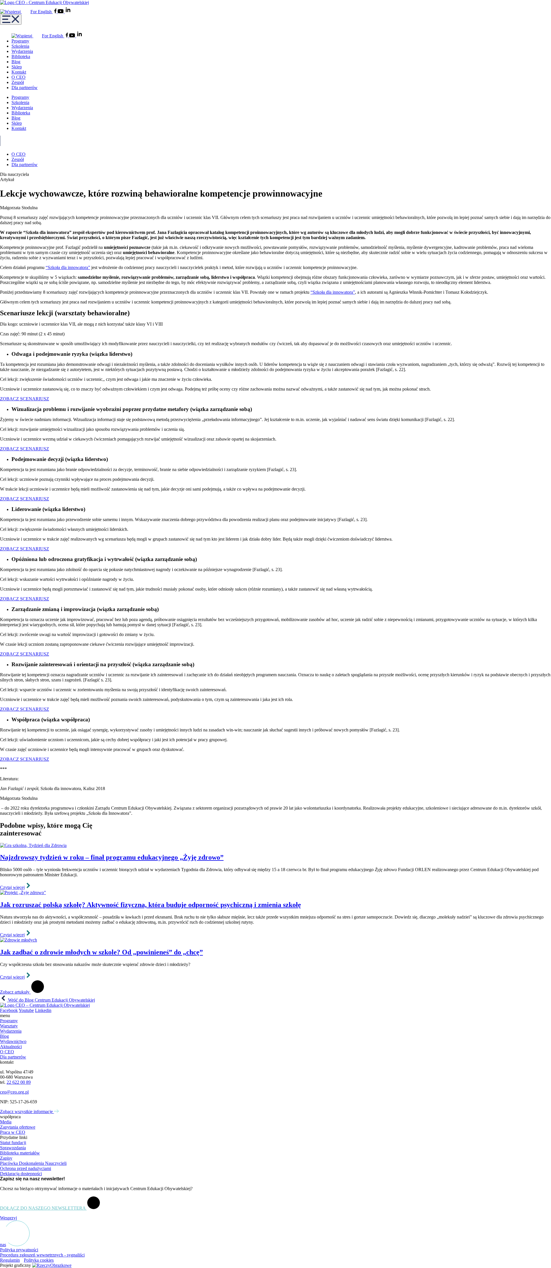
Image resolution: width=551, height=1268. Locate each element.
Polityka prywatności (19, 1249)
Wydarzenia (22, 51)
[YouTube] (61, 11)
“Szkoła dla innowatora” (68, 267)
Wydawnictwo (13, 1041)
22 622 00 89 (19, 1082)
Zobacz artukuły (15, 992)
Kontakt (18, 72)
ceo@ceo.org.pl (14, 1092)
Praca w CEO (12, 1132)
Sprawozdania (13, 1147)
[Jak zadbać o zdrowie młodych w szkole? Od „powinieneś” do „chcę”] (275, 940)
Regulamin (10, 1260)
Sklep (16, 66)
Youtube (26, 1010)
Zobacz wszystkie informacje (27, 1111)
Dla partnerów (24, 87)
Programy (20, 41)
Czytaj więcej (12, 887)
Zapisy (6, 1158)
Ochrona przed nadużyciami (25, 1168)
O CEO (18, 77)
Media (5, 1121)
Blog (15, 61)
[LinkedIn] (68, 11)
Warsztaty (9, 1025)
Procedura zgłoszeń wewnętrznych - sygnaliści (42, 1254)
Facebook (9, 1010)
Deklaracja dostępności (21, 1173)
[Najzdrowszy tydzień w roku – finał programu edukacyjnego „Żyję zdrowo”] (275, 845)
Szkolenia (20, 46)
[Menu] (11, 19)
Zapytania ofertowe (17, 1127)
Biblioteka (20, 56)
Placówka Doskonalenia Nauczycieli (33, 1163)
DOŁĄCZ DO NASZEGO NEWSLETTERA (43, 1208)
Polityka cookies (39, 1260)
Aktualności (11, 1046)
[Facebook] (56, 11)
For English (41, 11)
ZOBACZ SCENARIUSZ (24, 398)
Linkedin (43, 1010)
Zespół (17, 82)
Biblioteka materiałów (20, 1152)
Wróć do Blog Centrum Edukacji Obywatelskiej (51, 1000)
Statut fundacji (13, 1142)
